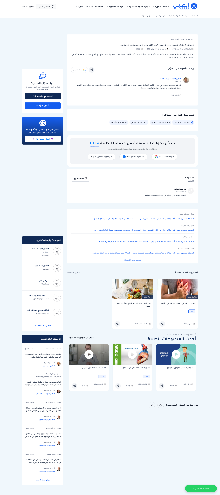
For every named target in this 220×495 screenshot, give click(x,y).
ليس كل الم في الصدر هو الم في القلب (178, 303)
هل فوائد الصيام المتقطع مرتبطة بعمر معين (133, 305)
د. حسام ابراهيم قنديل (39, 295)
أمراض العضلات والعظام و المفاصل (48, 376)
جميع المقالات (73, 272)
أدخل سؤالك (42, 105)
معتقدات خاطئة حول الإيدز (94, 368)
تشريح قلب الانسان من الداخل (136, 368)
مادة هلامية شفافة (119, 122)
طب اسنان (45, 255)
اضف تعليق (78, 178)
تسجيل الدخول (28, 6)
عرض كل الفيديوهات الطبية (81, 337)
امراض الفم (160, 16)
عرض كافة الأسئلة (132, 259)
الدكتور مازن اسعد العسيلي (45, 394)
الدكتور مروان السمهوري (46, 419)
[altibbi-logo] (185, 6)
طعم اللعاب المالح (139, 122)
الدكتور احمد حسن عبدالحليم (170, 78)
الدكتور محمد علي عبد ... (47, 366)
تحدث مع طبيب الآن (43, 96)
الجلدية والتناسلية (42, 313)
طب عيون (45, 269)
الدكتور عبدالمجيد (41, 265)
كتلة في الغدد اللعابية (160, 122)
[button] (161, 6)
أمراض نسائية (29, 402)
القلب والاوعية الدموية (40, 299)
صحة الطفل (29, 349)
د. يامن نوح (44, 280)
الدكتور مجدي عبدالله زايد (38, 310)
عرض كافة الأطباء (43, 325)
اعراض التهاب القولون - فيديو (180, 368)
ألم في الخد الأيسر (181, 122)
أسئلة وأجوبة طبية (176, 16)
